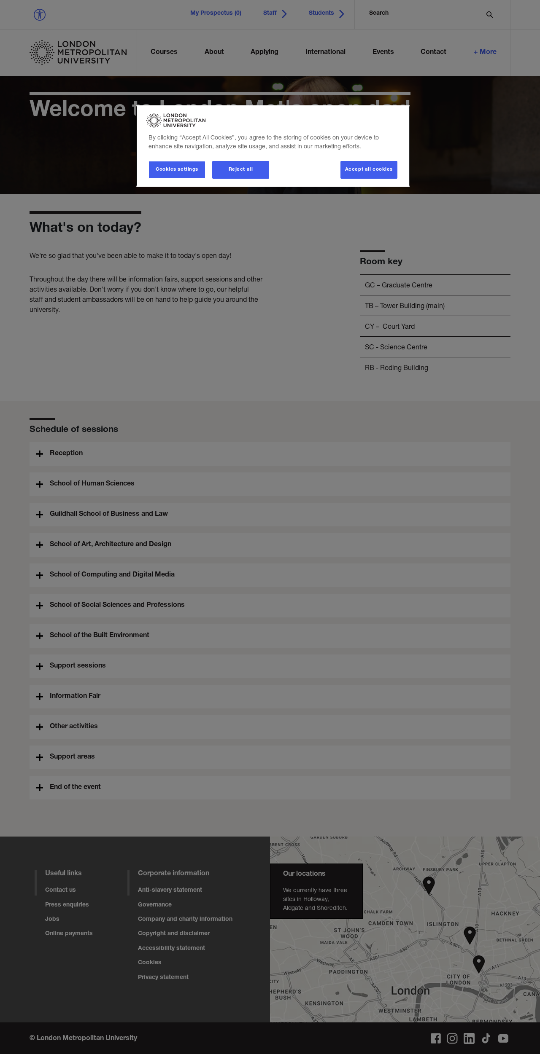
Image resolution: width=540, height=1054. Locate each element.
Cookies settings (177, 169)
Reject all (241, 169)
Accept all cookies (369, 169)
